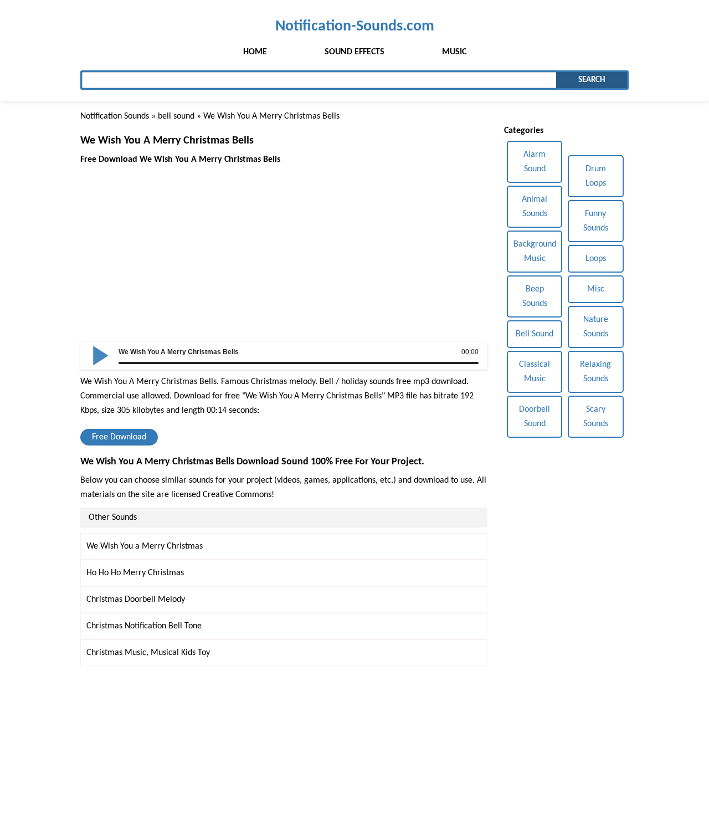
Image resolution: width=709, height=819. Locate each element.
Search (591, 80)
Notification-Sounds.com (354, 26)
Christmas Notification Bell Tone (144, 626)
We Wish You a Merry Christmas (144, 546)
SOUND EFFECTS (354, 52)
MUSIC (454, 52)
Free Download (119, 437)
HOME (255, 52)
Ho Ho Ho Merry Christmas (135, 573)
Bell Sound (534, 334)
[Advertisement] (283, 244)
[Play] (101, 355)
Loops (595, 258)
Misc (595, 289)
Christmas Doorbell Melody (135, 599)
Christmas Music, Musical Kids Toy (148, 652)
